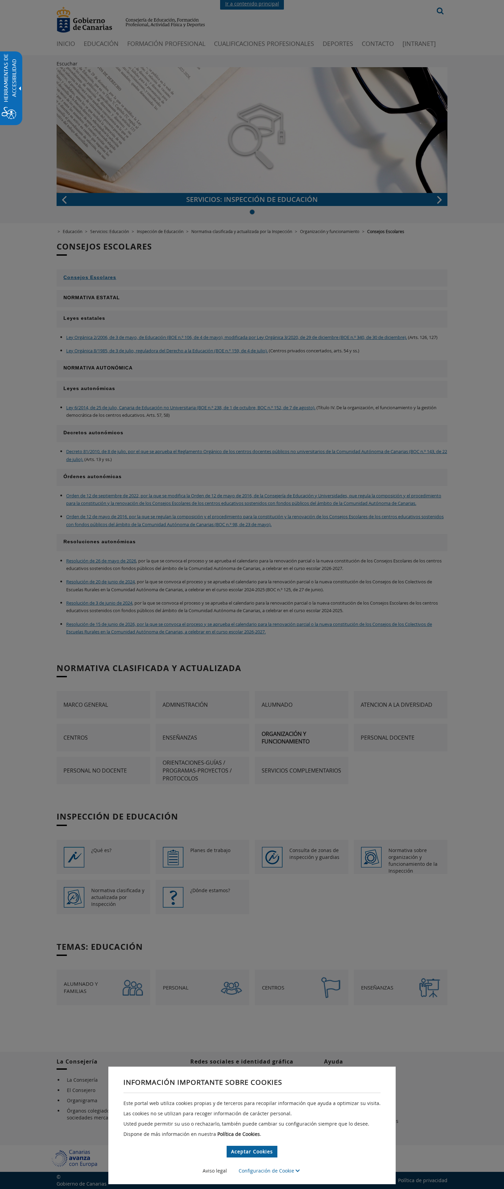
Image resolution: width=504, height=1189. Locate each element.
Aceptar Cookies (252, 1151)
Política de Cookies (238, 1134)
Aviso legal (215, 1170)
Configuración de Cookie (267, 1170)
